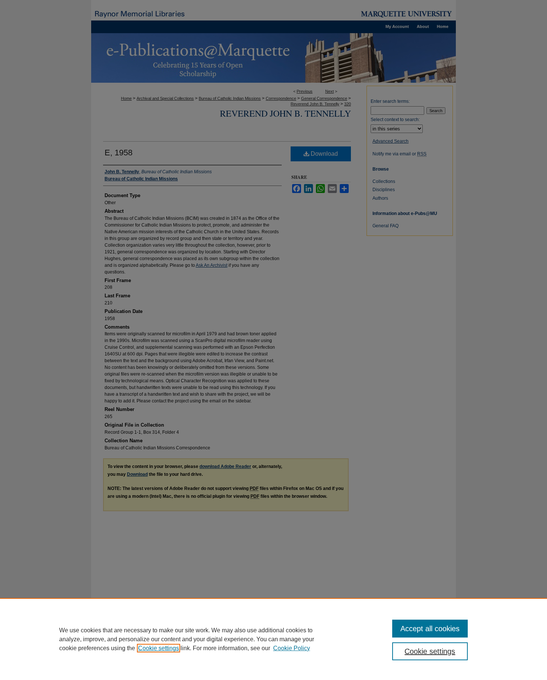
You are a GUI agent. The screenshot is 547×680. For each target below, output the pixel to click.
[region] (273, 639)
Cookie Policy (291, 648)
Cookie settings (158, 648)
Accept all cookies (430, 628)
